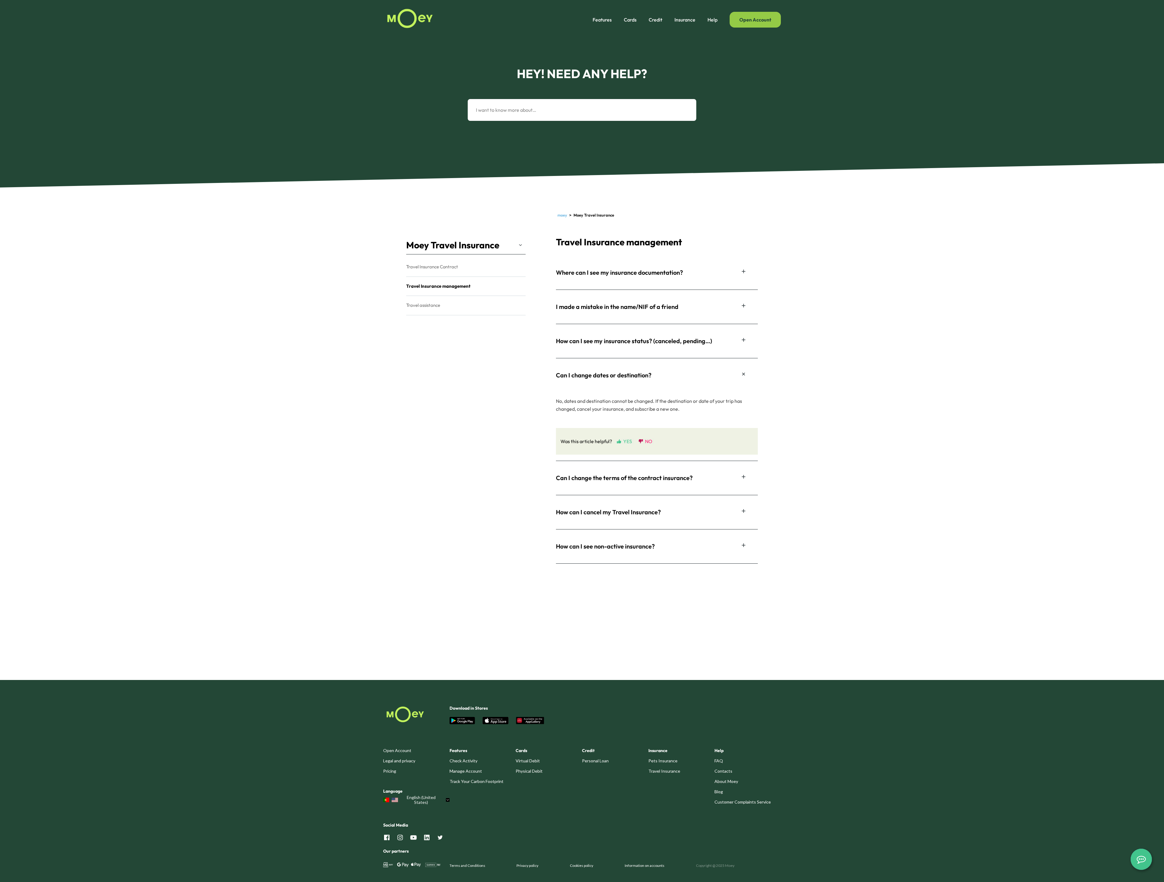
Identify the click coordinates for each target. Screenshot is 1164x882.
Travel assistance (423, 305)
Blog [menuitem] (718, 791)
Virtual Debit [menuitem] (528, 760)
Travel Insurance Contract (432, 267)
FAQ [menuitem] (718, 760)
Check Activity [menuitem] (463, 760)
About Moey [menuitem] (726, 781)
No (648, 441)
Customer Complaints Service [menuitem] (742, 801)
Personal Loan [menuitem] (595, 760)
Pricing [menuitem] (389, 771)
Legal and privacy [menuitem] (399, 760)
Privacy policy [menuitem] (527, 865)
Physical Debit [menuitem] (529, 771)
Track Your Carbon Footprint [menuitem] (476, 781)
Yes (627, 441)
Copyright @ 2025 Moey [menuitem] (715, 865)
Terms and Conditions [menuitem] (467, 865)
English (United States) (421, 800)
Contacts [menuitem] (723, 771)
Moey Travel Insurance (452, 245)
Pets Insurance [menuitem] (662, 760)
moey (562, 215)
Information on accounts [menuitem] (644, 865)
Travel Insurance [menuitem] (664, 771)
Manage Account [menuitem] (466, 771)
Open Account (755, 20)
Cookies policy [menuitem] (581, 865)
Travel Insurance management (438, 286)
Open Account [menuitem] (397, 750)
